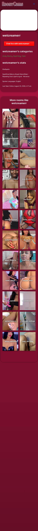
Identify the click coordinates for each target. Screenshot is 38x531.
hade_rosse (10, 280)
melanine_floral (11, 179)
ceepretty (27, 118)
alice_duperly (10, 260)
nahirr (10, 118)
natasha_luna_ (28, 159)
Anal (4, 56)
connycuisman (11, 220)
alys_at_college (28, 321)
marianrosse (10, 199)
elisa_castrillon (11, 341)
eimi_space (10, 301)
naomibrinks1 (27, 301)
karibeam (27, 199)
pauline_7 (28, 240)
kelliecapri (27, 138)
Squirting (17, 56)
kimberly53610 (11, 159)
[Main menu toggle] (34, 4)
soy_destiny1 (27, 179)
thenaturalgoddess (13, 138)
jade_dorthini (27, 341)
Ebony (9, 56)
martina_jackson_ (29, 260)
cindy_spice (28, 220)
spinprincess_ (11, 321)
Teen (24, 56)
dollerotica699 (11, 240)
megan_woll (28, 280)
